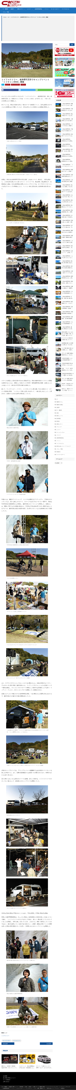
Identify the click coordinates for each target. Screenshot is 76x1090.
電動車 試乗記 (59, 404)
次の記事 (49, 1043)
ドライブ (58, 435)
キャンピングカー (15, 84)
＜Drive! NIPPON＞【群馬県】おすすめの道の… (67, 119)
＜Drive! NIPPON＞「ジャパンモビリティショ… (67, 165)
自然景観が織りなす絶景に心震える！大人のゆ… (67, 343)
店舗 (57, 413)
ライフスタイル (65, 9)
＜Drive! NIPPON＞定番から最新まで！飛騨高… (67, 287)
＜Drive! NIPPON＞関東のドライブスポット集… (67, 104)
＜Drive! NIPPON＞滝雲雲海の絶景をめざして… (67, 175)
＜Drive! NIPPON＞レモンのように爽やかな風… (67, 241)
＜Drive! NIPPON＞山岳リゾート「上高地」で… (67, 251)
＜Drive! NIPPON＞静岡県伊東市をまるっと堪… (67, 277)
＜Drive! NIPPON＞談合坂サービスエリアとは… (67, 134)
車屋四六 (58, 451)
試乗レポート (20, 9)
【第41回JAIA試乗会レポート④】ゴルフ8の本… (68, 374)
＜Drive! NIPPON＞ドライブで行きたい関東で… (67, 124)
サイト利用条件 (6, 1079)
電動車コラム (59, 401)
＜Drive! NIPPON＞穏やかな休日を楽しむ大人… (67, 200)
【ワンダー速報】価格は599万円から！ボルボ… (67, 354)
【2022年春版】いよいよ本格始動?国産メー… (67, 359)
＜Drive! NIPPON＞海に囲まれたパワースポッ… (67, 206)
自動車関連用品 (38, 9)
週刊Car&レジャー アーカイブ (63, 446)
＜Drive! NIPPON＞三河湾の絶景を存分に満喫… (67, 180)
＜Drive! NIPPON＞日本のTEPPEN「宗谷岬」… (67, 307)
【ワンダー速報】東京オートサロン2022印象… (67, 379)
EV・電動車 (5, 9)
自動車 (12, 9)
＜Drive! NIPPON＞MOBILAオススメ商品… (67, 145)
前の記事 (5, 1043)
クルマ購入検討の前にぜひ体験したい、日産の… (67, 349)
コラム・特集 (6, 12)
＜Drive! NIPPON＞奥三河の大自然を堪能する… (67, 266)
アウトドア (59, 426)
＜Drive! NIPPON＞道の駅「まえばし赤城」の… (67, 150)
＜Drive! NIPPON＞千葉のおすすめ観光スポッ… (67, 129)
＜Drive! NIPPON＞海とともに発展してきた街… (67, 185)
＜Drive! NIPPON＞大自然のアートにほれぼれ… (67, 190)
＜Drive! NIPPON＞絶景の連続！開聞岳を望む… (67, 236)
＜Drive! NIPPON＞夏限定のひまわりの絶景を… (67, 231)
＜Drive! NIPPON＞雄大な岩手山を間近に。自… (67, 246)
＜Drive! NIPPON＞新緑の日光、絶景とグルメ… (67, 282)
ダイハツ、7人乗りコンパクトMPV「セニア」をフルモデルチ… (44, 1066)
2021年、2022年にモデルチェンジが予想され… (67, 384)
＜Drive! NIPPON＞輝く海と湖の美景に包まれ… (67, 261)
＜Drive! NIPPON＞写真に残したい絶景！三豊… (67, 221)
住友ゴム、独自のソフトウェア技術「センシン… (67, 389)
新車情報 (58, 418)
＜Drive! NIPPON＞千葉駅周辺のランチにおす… (67, 109)
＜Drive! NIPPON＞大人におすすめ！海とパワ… (67, 195)
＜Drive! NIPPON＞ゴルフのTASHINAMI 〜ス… (67, 322)
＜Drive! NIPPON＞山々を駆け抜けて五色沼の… (67, 216)
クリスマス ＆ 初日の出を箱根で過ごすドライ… (67, 338)
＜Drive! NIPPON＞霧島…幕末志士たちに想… (67, 327)
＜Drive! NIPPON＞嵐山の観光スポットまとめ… (67, 114)
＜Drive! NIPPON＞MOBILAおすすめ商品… (67, 140)
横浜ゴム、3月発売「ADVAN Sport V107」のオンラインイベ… (9, 1066)
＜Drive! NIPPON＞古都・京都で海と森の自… (67, 297)
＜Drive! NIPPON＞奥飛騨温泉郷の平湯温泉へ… (67, 312)
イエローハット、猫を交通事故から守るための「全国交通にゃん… (27, 1066)
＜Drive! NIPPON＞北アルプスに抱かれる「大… (67, 226)
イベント (46, 9)
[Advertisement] (38, 29)
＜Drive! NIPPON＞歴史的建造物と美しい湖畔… (67, 211)
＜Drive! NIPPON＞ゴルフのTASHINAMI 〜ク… (67, 292)
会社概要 (5, 1076)
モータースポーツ (55, 9)
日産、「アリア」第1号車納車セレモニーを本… (67, 369)
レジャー (29, 9)
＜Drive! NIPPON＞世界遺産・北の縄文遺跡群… (67, 317)
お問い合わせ (6, 1081)
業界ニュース (59, 415)
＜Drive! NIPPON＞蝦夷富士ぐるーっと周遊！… (67, 170)
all (2, 84)
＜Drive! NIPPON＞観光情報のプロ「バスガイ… (67, 302)
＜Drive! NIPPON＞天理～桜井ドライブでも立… (67, 271)
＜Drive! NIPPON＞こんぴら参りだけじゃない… (67, 256)
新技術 (58, 421)
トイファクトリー (16, 1040)
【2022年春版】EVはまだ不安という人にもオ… (67, 364)
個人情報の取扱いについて (9, 1077)
